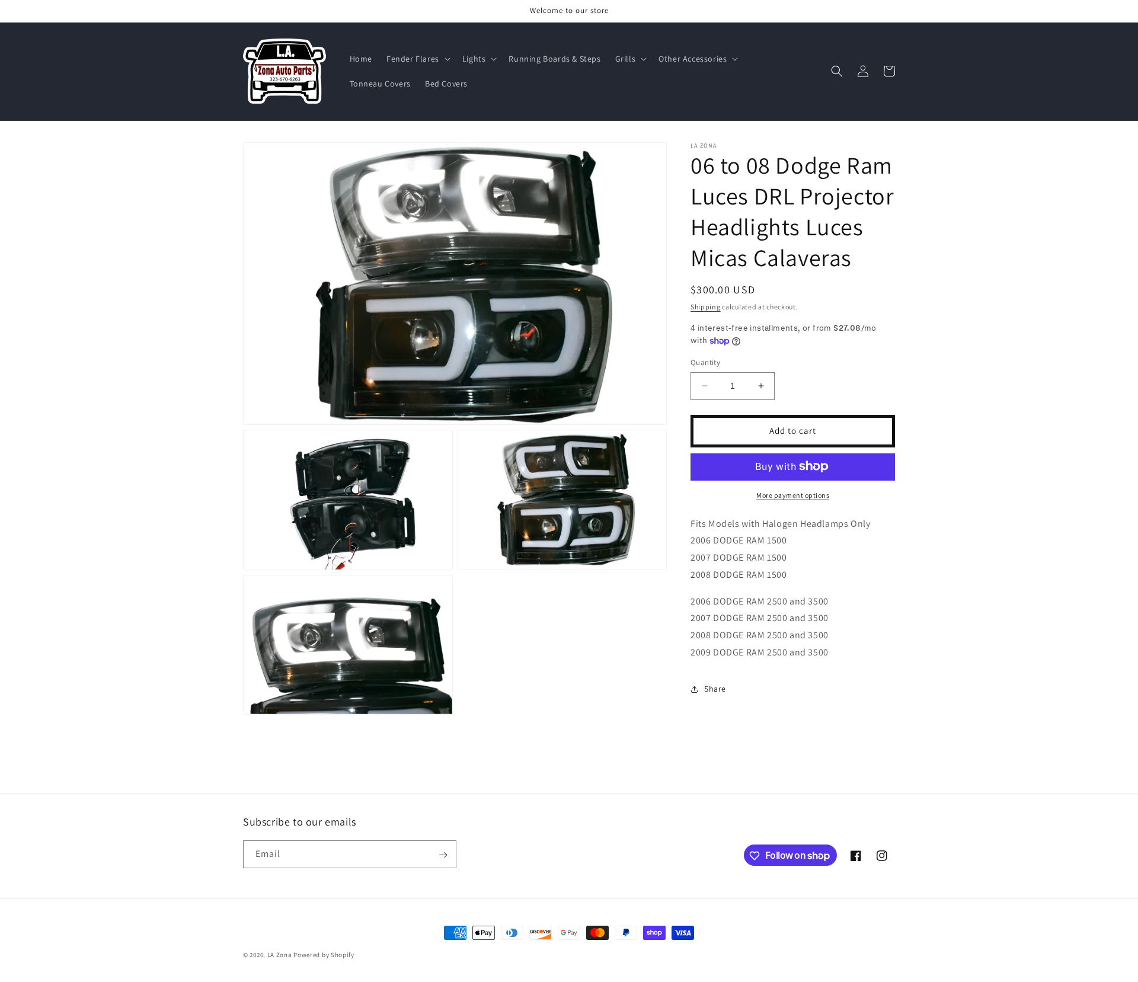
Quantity (705, 362)
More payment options (792, 494)
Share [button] (715, 688)
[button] (417, 58)
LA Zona (279, 955)
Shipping (706, 306)
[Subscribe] (443, 855)
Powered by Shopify (323, 955)
